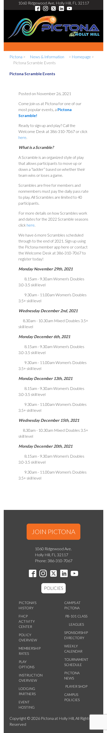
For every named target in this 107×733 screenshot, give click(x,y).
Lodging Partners (27, 691)
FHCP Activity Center (27, 621)
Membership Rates (30, 651)
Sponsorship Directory (76, 635)
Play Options (26, 664)
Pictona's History (27, 605)
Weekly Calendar (73, 648)
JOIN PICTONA (53, 532)
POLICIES (53, 588)
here (22, 137)
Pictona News (72, 675)
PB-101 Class (76, 616)
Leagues (76, 624)
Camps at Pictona (72, 605)
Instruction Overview (31, 677)
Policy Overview (28, 637)
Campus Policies (72, 697)
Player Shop (76, 686)
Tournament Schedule (76, 662)
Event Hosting (27, 704)
